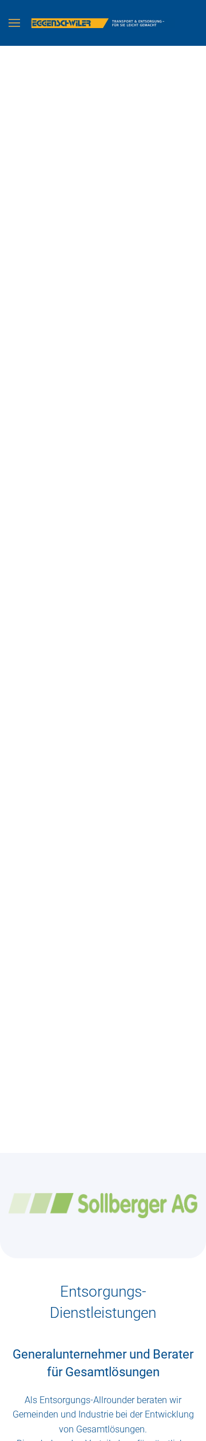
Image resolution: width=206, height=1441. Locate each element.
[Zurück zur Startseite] (103, 23)
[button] (14, 23)
